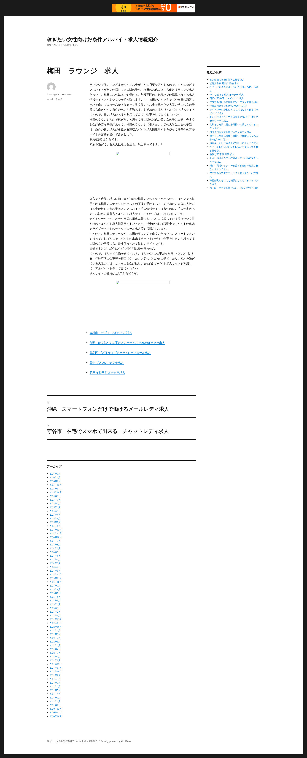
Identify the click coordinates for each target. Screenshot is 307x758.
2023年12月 (56, 574)
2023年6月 (55, 596)
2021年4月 (55, 693)
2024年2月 (55, 567)
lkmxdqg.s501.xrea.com (59, 94)
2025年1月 (55, 525)
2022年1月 (55, 660)
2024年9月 (55, 540)
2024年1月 (55, 570)
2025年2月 (55, 522)
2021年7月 (55, 682)
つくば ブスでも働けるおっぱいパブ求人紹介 (234, 187)
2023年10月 (56, 581)
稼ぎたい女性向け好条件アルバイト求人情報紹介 (102, 39)
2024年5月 (55, 555)
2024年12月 (56, 529)
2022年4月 (55, 649)
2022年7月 (55, 637)
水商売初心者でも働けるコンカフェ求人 (230, 131)
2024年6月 (55, 552)
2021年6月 (55, 686)
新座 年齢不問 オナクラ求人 (107, 372)
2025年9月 (55, 496)
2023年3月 (55, 608)
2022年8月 (55, 634)
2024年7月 (55, 548)
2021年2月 (55, 701)
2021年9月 (55, 675)
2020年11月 (56, 712)
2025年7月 (55, 503)
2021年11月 (56, 667)
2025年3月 (55, 518)
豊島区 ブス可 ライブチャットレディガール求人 (120, 352)
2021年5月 (55, 690)
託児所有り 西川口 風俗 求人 (224, 83)
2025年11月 (56, 488)
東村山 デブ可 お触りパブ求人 (111, 332)
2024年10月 (56, 537)
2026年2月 (55, 477)
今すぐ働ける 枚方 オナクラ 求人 (227, 94)
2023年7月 (55, 593)
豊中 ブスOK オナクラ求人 (107, 362)
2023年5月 (55, 600)
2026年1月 (55, 481)
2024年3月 (55, 563)
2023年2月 (55, 611)
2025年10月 (56, 492)
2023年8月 (55, 589)
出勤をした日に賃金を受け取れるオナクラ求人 (234, 143)
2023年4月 (55, 604)
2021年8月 (55, 679)
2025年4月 (55, 514)
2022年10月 (56, 626)
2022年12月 (56, 619)
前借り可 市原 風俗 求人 (222, 154)
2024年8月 (55, 544)
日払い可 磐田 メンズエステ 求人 (227, 98)
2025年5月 (55, 511)
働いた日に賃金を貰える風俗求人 (227, 79)
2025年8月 (55, 499)
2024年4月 (55, 559)
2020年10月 (56, 716)
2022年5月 (55, 645)
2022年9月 (55, 630)
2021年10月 (56, 671)
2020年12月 (56, 708)
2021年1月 (55, 705)
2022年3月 (55, 652)
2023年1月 (55, 615)
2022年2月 (55, 656)
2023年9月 (55, 585)
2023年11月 (56, 578)
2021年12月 (56, 664)
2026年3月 (55, 473)
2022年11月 (56, 623)
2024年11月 (56, 533)
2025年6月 (55, 507)
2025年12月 (56, 484)
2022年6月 (55, 641)
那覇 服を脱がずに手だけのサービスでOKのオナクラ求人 (127, 342)
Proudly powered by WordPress (116, 741)
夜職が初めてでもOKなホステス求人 (228, 105)
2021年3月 (55, 697)
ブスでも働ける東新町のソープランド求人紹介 (234, 102)
